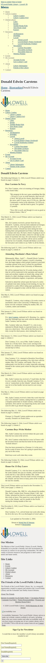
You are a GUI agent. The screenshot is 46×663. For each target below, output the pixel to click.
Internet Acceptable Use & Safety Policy (15, 598)
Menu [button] (5, 7)
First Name (8, 643)
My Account (9, 570)
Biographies (16, 87)
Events (7, 566)
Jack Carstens (13, 317)
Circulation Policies (37, 598)
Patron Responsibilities (26, 600)
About (7, 574)
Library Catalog (11, 568)
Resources (9, 576)
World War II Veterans (26, 523)
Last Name (8, 647)
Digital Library (10, 572)
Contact (8, 578)
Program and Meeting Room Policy (29, 601)
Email (7, 652)
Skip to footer (17, 2)
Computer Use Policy (9, 600)
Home (4, 87)
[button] (16, 38)
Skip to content (6, 2)
